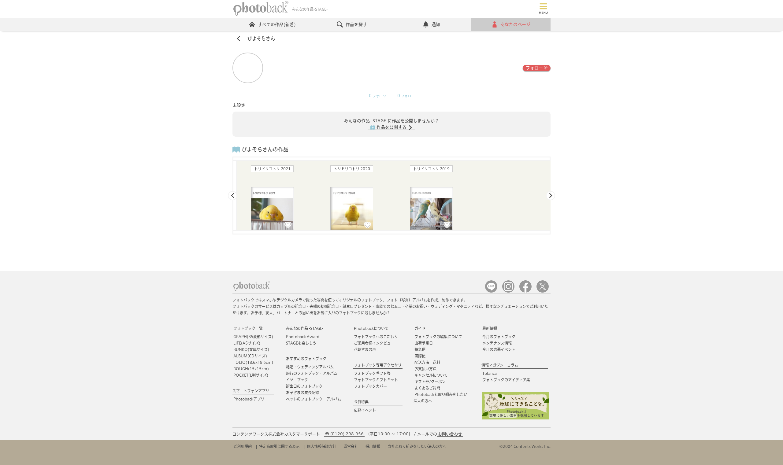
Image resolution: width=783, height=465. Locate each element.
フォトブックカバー (370, 386)
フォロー (534, 68)
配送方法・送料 (427, 362)
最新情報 (489, 328)
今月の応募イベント (498, 349)
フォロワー (379, 96)
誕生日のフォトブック (304, 386)
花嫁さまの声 (365, 349)
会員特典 (361, 402)
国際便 (419, 356)
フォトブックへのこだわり (376, 336)
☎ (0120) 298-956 (344, 434)
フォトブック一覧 (248, 328)
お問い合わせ (450, 434)
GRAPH (253, 336)
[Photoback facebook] (525, 291)
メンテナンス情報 (497, 343)
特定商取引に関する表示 (279, 446)
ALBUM (250, 356)
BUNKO (251, 349)
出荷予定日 (423, 343)
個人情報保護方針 (321, 446)
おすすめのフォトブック (306, 358)
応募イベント (365, 410)
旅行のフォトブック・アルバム (311, 373)
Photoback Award (302, 336)
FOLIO (253, 362)
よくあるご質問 (427, 388)
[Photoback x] (543, 291)
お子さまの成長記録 (302, 392)
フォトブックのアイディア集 (506, 380)
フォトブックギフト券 (372, 373)
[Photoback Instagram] (508, 291)
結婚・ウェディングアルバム (310, 367)
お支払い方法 (425, 369)
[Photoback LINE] (491, 291)
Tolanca (489, 373)
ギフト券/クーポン (430, 381)
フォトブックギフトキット (376, 380)
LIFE (246, 343)
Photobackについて (371, 328)
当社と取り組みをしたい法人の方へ (417, 446)
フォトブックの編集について (438, 336)
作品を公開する (391, 127)
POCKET (250, 375)
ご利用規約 (242, 446)
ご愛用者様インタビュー (374, 343)
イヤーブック (297, 380)
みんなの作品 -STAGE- (304, 328)
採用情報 (373, 446)
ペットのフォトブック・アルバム (313, 399)
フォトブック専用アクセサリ (378, 365)
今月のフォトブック (498, 336)
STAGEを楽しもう (301, 343)
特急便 (419, 349)
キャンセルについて (430, 375)
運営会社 (350, 446)
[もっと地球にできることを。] (515, 418)
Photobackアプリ (248, 399)
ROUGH (251, 369)
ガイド (419, 328)
